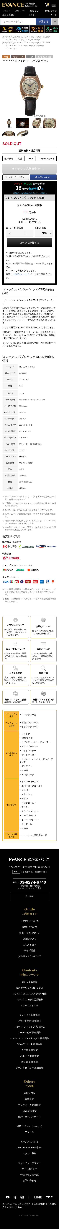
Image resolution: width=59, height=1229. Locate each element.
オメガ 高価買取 (29, 1062)
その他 (24, 770)
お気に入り (35, 11)
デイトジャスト (28, 755)
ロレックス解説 (30, 982)
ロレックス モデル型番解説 (29, 999)
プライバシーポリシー (29, 1163)
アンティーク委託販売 (29, 1105)
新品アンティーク (29, 722)
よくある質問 (29, 944)
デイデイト (26, 766)
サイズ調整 (29, 950)
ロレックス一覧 (28, 714)
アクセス (29, 1132)
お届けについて (30, 927)
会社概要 (29, 896)
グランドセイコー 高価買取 (29, 1068)
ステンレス (26, 794)
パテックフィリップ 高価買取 (30, 1026)
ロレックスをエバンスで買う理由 (30, 994)
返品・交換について (29, 933)
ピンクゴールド (28, 803)
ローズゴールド (28, 815)
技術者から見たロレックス (29, 988)
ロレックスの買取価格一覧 (34, 835)
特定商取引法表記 (29, 1174)
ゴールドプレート (29, 820)
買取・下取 (20, 11)
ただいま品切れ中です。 (30, 168)
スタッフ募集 (29, 1153)
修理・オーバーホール (29, 1117)
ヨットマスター (28, 750)
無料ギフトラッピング (29, 956)
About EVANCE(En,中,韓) (29, 1147)
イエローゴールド (29, 781)
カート (54, 15)
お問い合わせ (51, 11)
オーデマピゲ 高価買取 (29, 1032)
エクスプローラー (29, 746)
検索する (43, 21)
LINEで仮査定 (30, 1111)
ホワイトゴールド (29, 811)
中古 (23, 40)
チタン (24, 798)
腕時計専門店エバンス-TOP (15, 37)
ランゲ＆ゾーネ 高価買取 (29, 1044)
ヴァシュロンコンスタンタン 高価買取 (29, 1038)
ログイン (32, 15)
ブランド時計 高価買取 (29, 1021)
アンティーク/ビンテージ (32, 45)
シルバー (25, 790)
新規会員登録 (8, 15)
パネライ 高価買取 (29, 1056)
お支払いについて (21, 274)
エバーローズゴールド (32, 786)
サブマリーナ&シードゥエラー (35, 742)
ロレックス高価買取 (29, 1015)
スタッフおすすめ (29, 1005)
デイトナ (25, 734)
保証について (29, 939)
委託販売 (29, 1099)
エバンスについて (29, 1141)
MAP (16, 872)
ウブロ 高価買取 (29, 1050)
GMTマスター (28, 738)
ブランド (6, 11)
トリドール (26, 824)
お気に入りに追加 (16, 177)
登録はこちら (15, 1207)
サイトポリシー (30, 1169)
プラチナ (25, 807)
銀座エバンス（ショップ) (29, 1126)
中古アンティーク (29, 726)
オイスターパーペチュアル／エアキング (36, 760)
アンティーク (11, 40)
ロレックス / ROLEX (40, 37)
